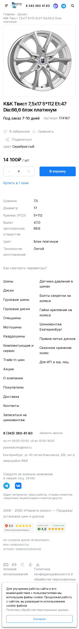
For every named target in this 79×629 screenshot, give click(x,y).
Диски (22, 14)
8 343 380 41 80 (38, 5)
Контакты (11, 406)
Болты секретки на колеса (55, 298)
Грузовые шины (16, 300)
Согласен (39, 619)
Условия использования (15, 571)
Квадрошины (14, 336)
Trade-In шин (14, 360)
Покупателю (13, 387)
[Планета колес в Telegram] (7, 486)
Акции (8, 369)
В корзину (57, 171)
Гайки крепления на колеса (56, 312)
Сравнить (46, 131)
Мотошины (12, 327)
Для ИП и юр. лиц (54, 362)
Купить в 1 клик (16, 183)
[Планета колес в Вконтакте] (19, 486)
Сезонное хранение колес (56, 350)
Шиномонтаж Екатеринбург (51, 326)
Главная (9, 14)
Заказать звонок (51, 433)
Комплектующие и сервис (18, 348)
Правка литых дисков (58, 339)
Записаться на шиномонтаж (15, 417)
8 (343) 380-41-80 (18, 433)
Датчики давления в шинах (56, 284)
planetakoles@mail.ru (17, 447)
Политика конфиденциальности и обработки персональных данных (55, 577)
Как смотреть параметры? (25, 268)
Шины (8, 281)
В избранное (19, 131)
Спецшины (12, 318)
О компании (13, 378)
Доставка (11, 397)
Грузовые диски (16, 309)
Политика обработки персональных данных (37, 609)
